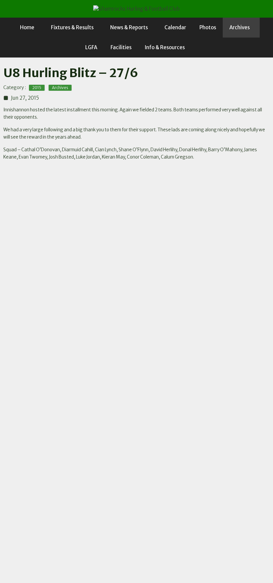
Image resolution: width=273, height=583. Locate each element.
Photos (207, 27)
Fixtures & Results (72, 27)
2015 (36, 87)
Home (27, 27)
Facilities (121, 47)
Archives (239, 27)
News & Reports (129, 27)
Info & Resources (165, 47)
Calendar (175, 27)
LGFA (91, 47)
